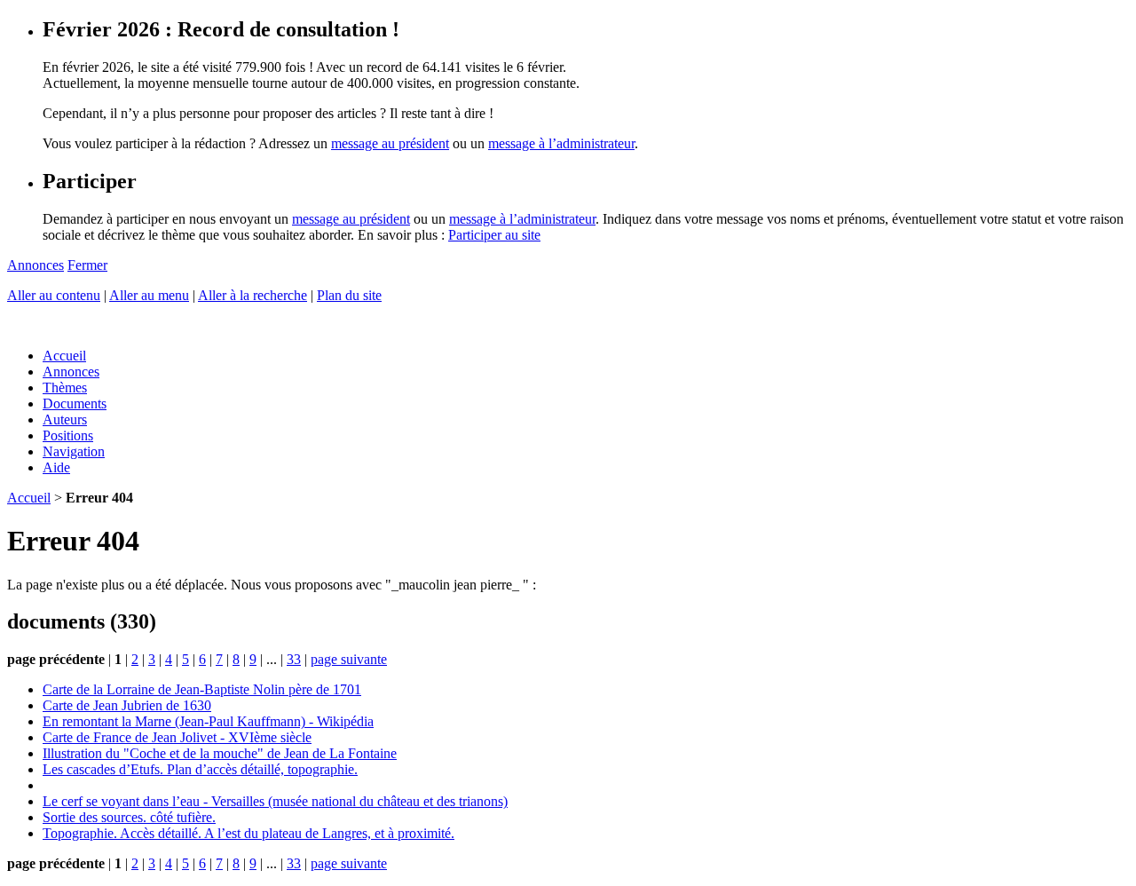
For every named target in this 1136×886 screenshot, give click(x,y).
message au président (390, 143)
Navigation (74, 451)
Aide (56, 467)
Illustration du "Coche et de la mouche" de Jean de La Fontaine (220, 753)
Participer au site (494, 234)
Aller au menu (149, 295)
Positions (68, 435)
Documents (74, 403)
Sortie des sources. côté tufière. (129, 817)
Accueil (64, 355)
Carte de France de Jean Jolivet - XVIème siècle (177, 737)
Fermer (87, 265)
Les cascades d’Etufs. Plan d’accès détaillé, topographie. (200, 769)
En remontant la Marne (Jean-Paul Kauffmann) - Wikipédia (208, 721)
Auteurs (65, 419)
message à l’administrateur (561, 143)
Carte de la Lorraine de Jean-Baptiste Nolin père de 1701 (202, 689)
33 (294, 659)
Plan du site (349, 295)
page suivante (349, 659)
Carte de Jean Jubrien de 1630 (127, 705)
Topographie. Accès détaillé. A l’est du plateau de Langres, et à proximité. (248, 833)
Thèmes (65, 387)
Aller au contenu (53, 295)
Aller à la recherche (252, 295)
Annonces (35, 265)
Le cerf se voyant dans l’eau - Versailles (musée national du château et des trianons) (275, 801)
